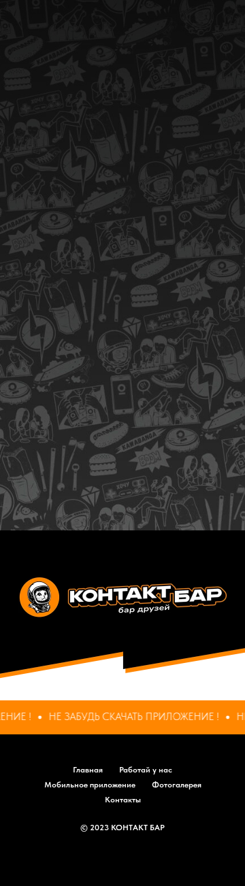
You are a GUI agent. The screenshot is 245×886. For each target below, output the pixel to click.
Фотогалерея (176, 784)
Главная (88, 769)
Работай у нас (145, 769)
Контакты (123, 799)
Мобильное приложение (89, 784)
